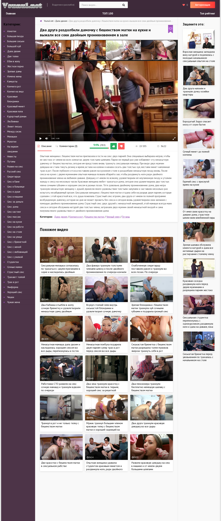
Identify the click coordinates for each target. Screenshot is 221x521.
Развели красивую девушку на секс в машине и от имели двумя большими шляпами (150, 466)
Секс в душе (13, 191)
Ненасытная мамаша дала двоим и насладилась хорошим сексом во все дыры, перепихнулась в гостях (60, 347)
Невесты (11, 156)
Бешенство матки (94, 216)
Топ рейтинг (207, 13)
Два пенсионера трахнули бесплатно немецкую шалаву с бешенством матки (148, 387)
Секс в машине (15, 196)
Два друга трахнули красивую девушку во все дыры (148, 424)
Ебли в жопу (13, 61)
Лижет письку (14, 126)
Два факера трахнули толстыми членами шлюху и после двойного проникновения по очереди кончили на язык (106, 270)
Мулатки (11, 141)
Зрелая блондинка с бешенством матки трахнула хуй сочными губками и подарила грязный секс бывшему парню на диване (149, 309)
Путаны (126, 216)
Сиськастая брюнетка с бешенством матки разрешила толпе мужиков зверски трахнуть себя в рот (151, 347)
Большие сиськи (15, 41)
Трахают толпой (16, 277)
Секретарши (13, 176)
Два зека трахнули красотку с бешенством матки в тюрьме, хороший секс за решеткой (102, 387)
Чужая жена (13, 302)
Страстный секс (15, 272)
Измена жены (14, 76)
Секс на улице (14, 236)
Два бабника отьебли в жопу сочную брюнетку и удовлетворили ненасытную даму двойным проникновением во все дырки (60, 309)
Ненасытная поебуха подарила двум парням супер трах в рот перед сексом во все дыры (103, 347)
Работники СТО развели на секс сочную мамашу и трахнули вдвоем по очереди (61, 387)
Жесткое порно (15, 66)
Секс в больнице (15, 186)
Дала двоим (60, 216)
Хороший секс (14, 292)
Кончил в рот (76, 216)
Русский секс (14, 171)
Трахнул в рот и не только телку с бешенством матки (60, 424)
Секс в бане (13, 181)
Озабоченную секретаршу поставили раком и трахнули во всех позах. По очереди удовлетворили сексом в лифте (149, 270)
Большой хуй (14, 46)
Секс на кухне (14, 221)
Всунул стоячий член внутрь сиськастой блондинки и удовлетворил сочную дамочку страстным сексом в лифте (103, 309)
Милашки (12, 136)
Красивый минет (16, 106)
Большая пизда (15, 36)
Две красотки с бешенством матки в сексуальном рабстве (60, 464)
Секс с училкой (15, 256)
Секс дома (12, 206)
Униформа (12, 287)
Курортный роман (16, 116)
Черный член (113, 216)
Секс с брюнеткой (16, 241)
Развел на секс (15, 166)
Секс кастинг (14, 211)
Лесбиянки (13, 121)
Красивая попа (15, 111)
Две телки (12, 56)
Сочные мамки (14, 267)
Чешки (10, 297)
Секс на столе (14, 231)
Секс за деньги (15, 201)
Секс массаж (14, 216)
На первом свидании (12, 149)
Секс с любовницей (17, 251)
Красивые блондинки (13, 99)
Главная (11, 13)
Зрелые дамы (14, 71)
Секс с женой (14, 246)
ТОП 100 (107, 13)
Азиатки (11, 31)
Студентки (13, 261)
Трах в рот (13, 282)
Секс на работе (15, 226)
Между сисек (14, 131)
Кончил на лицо (15, 91)
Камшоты (12, 81)
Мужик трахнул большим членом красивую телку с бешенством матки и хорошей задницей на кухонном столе (104, 427)
